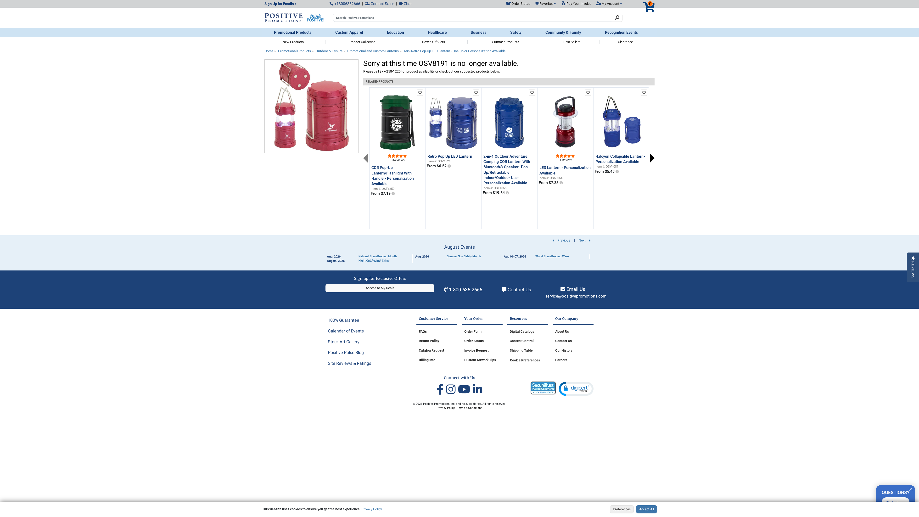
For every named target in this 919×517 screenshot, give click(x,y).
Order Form (473, 331)
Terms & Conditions (469, 408)
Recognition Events (621, 32)
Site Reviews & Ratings (349, 363)
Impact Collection (362, 42)
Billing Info (427, 360)
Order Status (474, 341)
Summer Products (505, 42)
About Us (562, 331)
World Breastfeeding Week (552, 256)
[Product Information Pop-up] (393, 194)
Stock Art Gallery (343, 341)
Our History (563, 350)
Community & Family (563, 32)
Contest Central (522, 341)
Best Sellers (571, 42)
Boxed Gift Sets (433, 42)
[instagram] (452, 389)
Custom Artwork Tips (480, 360)
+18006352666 (346, 3)
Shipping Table (521, 350)
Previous (365, 158)
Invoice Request (476, 350)
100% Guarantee (343, 320)
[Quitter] (911, 488)
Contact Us (519, 289)
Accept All (646, 509)
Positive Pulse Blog (346, 352)
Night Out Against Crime (374, 260)
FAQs (423, 331)
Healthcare (437, 32)
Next (652, 158)
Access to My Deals (380, 288)
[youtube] (465, 389)
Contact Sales (382, 3)
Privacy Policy (371, 509)
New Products (293, 42)
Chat (407, 3)
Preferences (622, 509)
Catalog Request (431, 350)
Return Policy (429, 341)
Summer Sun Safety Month (464, 256)
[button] (545, 3)
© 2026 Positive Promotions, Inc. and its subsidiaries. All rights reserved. (459, 403)
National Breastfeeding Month (378, 256)
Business (478, 32)
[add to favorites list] (420, 93)
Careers (561, 360)
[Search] (617, 18)
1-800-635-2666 (465, 289)
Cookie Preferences (525, 360)
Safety (515, 32)
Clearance (625, 42)
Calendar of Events (346, 330)
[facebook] (441, 389)
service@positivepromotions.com (575, 296)
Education (395, 32)
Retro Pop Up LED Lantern (449, 156)
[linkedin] (477, 389)
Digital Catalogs (522, 331)
